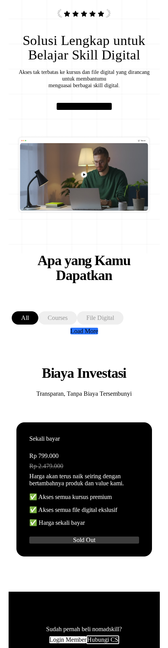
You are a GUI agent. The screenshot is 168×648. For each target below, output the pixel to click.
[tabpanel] (84, 331)
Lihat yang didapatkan (84, 106)
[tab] (25, 318)
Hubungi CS (102, 639)
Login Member (67, 639)
